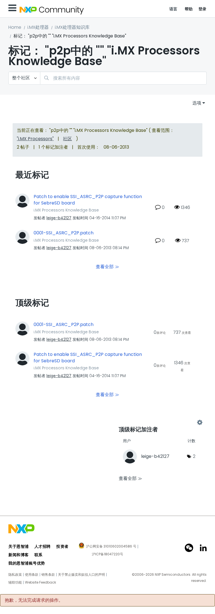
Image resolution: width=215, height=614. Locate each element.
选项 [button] (196, 103)
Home (14, 27)
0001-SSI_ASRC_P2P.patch (64, 233)
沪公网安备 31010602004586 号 (111, 547)
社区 (67, 138)
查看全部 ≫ (107, 266)
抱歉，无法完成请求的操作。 (34, 600)
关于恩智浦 (18, 546)
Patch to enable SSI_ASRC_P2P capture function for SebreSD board (88, 200)
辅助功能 (15, 582)
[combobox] (123, 78)
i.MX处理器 (38, 27)
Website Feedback (40, 582)
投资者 (62, 546)
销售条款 (48, 574)
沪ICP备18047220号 (107, 554)
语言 (173, 9)
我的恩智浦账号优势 (26, 563)
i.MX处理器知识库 (72, 27)
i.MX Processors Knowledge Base (66, 210)
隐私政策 (15, 574)
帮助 (189, 9)
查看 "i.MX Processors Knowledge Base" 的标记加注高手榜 (159, 422)
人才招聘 (42, 546)
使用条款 (31, 574)
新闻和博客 (18, 555)
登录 (202, 9)
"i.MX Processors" (35, 138)
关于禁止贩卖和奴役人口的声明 (81, 574)
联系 (38, 555)
